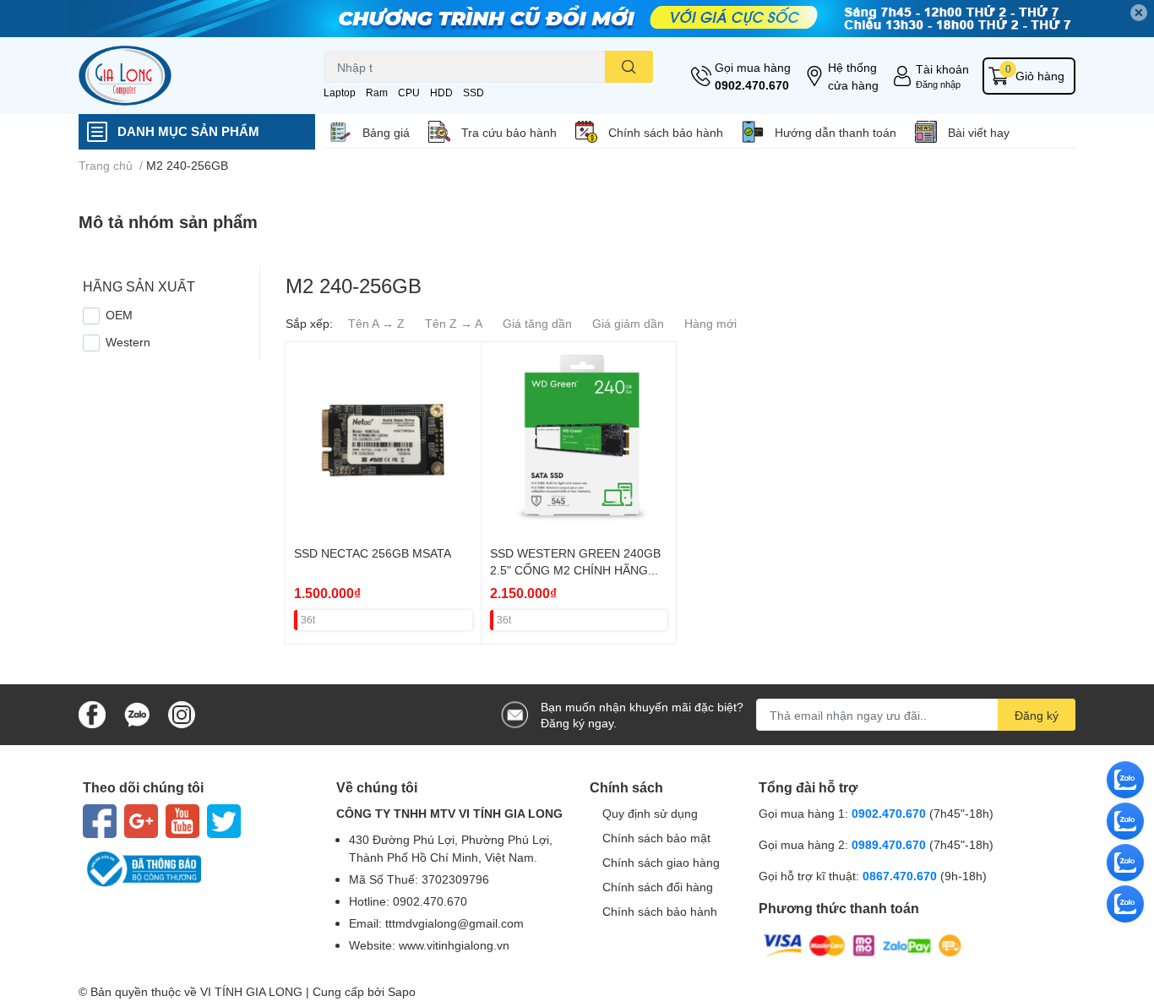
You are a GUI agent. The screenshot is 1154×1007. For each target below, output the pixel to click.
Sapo (402, 991)
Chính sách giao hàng (661, 862)
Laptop (340, 92)
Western (128, 342)
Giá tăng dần (537, 323)
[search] (629, 67)
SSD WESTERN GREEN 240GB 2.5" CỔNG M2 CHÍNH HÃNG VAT (575, 569)
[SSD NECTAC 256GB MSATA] (383, 440)
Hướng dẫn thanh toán (835, 132)
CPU (409, 92)
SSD (473, 92)
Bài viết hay (979, 132)
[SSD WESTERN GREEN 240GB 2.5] (579, 440)
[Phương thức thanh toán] (862, 944)
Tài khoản (942, 69)
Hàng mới (710, 323)
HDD (441, 92)
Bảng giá (386, 132)
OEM (119, 315)
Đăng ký (1037, 715)
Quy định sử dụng (650, 813)
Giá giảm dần (628, 323)
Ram (377, 92)
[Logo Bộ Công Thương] (197, 869)
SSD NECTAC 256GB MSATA (372, 553)
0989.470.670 (890, 844)
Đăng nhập (938, 84)
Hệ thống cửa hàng (853, 76)
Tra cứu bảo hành (509, 132)
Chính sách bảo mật (656, 837)
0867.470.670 (901, 875)
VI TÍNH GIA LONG (251, 991)
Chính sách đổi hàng (657, 886)
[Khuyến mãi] (577, 18)
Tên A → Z (376, 323)
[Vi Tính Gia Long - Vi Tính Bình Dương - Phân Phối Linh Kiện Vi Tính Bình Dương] (183, 76)
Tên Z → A (453, 323)
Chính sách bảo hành (665, 132)
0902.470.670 (752, 85)
